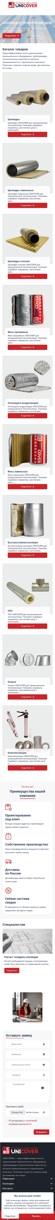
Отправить (41, 1132)
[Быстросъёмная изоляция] (27, 520)
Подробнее (10, 36)
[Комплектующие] (27, 731)
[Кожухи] (27, 660)
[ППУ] (27, 589)
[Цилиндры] (27, 97)
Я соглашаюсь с (23, 1122)
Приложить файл (15, 1106)
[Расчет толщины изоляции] (27, 941)
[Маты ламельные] (27, 449)
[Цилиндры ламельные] (27, 168)
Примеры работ (34, 36)
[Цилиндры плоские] (27, 239)
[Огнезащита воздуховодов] (27, 381)
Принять (36, 1216)
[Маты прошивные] (27, 310)
